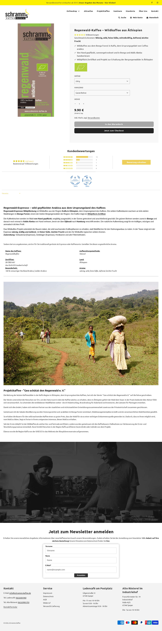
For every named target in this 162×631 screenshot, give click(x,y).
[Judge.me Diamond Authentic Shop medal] (75, 180)
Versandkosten (94, 118)
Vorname (48, 546)
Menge (77, 99)
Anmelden (81, 575)
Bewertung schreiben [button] (136, 162)
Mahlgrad (78, 87)
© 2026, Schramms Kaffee (12, 623)
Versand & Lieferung (51, 606)
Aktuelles (88, 11)
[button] (80, 35)
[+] (83, 104)
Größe (77, 76)
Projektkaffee (103, 11)
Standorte (130, 11)
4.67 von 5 (29, 161)
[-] (75, 104)
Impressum (47, 593)
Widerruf (47, 603)
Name (47, 556)
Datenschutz (48, 596)
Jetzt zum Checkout (114, 130)
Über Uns (143, 11)
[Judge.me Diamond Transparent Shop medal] (87, 180)
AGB (45, 599)
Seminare (117, 11)
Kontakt (155, 11)
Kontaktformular (10, 607)
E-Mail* (48, 565)
